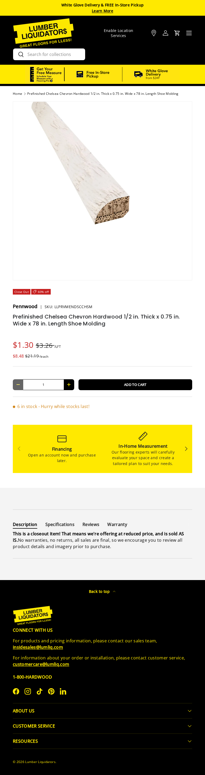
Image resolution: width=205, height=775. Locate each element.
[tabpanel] (102, 540)
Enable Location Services (118, 33)
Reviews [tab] (90, 524)
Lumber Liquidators (40, 762)
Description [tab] (25, 524)
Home (17, 93)
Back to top (100, 591)
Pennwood (26, 306)
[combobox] (49, 54)
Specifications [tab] (59, 524)
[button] (177, 33)
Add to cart (135, 384)
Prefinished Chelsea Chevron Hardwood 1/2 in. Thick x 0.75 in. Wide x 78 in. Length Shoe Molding (102, 93)
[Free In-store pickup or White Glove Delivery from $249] (122, 74)
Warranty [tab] (117, 524)
